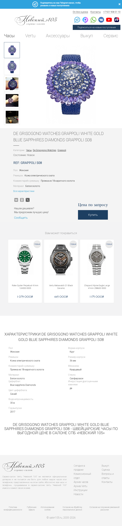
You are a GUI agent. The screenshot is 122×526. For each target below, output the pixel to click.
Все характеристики (23, 191)
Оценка (106, 469)
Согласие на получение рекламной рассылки (104, 508)
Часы (9, 35)
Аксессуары (58, 35)
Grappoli (62, 150)
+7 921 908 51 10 (111, 12)
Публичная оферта (31, 508)
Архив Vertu (80, 486)
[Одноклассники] (22, 200)
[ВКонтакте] (16, 200)
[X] (28, 200)
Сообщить (21, 217)
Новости (78, 494)
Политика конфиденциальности (13, 508)
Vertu (30, 35)
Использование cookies (47, 508)
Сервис (110, 35)
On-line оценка (80, 12)
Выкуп (86, 35)
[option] (12, 50)
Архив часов (81, 482)
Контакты (96, 12)
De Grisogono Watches (44, 150)
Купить (93, 214)
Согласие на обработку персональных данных (72, 508)
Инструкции (80, 490)
